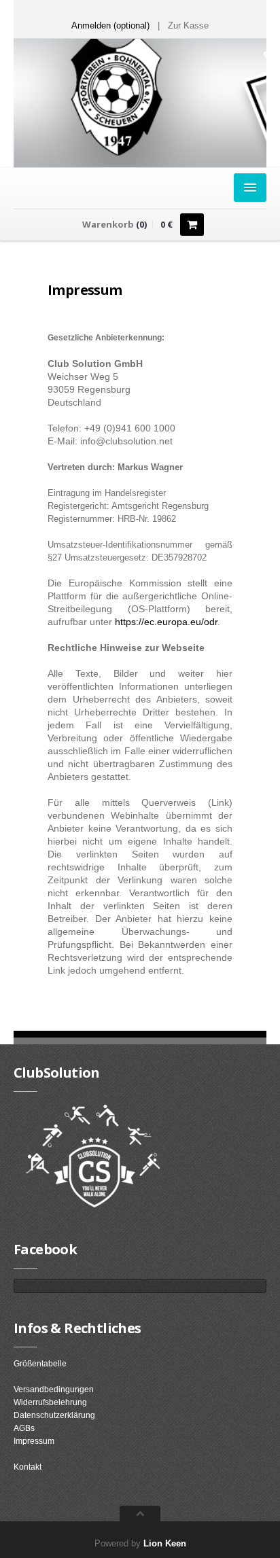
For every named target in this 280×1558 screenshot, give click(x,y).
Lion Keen (164, 1543)
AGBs (24, 1428)
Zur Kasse (188, 25)
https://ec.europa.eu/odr (166, 621)
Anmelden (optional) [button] (110, 25)
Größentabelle (40, 1363)
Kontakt (27, 1467)
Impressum (34, 1441)
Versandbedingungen (54, 1389)
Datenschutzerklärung (54, 1415)
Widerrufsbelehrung (50, 1402)
